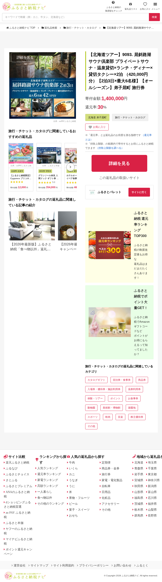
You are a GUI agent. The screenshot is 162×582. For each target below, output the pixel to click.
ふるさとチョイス (17, 474)
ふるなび (12, 468)
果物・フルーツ (79, 497)
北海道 (138, 462)
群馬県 (138, 515)
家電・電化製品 (112, 480)
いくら (73, 468)
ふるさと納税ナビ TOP (22, 27)
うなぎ (73, 480)
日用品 (106, 491)
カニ (72, 474)
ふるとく (142, 565)
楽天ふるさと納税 (17, 462)
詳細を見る (25, 57)
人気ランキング (47, 468)
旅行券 (106, 474)
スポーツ (93, 417)
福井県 (152, 503)
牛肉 (72, 462)
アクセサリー (110, 503)
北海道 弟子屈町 (97, 117)
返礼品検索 (51, 27)
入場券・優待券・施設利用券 (104, 389)
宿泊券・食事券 (122, 379)
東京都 (152, 474)
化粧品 (106, 497)
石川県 (152, 497)
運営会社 (20, 565)
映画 (107, 417)
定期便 (106, 462)
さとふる (12, 480)
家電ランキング (47, 479)
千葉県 (152, 468)
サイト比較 (16, 456)
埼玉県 (152, 462)
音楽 (120, 417)
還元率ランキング (49, 474)
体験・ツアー (95, 398)
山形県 (138, 491)
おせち (73, 515)
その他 (91, 426)
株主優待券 (137, 417)
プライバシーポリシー (94, 565)
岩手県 (138, 474)
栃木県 (138, 509)
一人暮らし (44, 491)
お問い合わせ (122, 565)
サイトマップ (39, 565)
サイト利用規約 (63, 565)
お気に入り (145, 9)
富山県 (152, 491)
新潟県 (152, 486)
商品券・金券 (110, 468)
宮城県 (138, 480)
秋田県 (138, 486)
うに (72, 486)
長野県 (152, 515)
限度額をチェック (113, 9)
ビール (73, 503)
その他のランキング (50, 503)
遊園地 (132, 407)
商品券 (142, 379)
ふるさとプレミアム (19, 486)
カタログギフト (96, 379)
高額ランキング (47, 485)
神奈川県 (154, 480)
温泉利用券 (134, 389)
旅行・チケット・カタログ (81, 27)
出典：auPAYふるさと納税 (64, 121)
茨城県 (138, 503)
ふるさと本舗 (14, 522)
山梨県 (152, 509)
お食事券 (133, 398)
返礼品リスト (131, 9)
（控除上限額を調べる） (110, 147)
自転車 (106, 486)
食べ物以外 (44, 497)
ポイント (115, 398)
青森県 (138, 468)
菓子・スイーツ (79, 509)
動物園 (91, 407)
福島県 (138, 497)
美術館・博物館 (111, 407)
